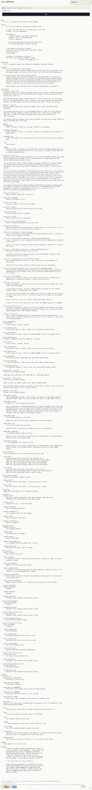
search (29, 8)
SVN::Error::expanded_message (12, 189)
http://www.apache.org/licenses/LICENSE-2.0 (20, 761)
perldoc (10, 8)
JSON (30, 781)
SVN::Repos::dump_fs (12, 58)
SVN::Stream (15, 91)
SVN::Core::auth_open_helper (12, 75)
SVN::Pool (16, 31)
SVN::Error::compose (10, 249)
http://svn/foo (31, 177)
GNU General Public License (53, 781)
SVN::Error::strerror (10, 221)
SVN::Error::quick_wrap (10, 238)
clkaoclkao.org (19, 744)
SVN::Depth (14, 390)
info (15, 8)
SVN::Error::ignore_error (11, 313)
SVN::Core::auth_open (10, 69)
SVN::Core (6, 21)
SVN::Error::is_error (10, 276)
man (2, 2)
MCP (34, 781)
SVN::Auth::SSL (6, 676)
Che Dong (41, 781)
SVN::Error (14, 155)
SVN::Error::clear (9, 258)
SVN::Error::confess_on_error (12, 306)
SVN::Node (16, 370)
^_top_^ (83, 786)
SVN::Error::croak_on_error (42, 188)
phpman (9, 781)
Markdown (25, 781)
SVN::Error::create (9, 232)
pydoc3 (21, 8)
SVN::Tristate (17, 378)
